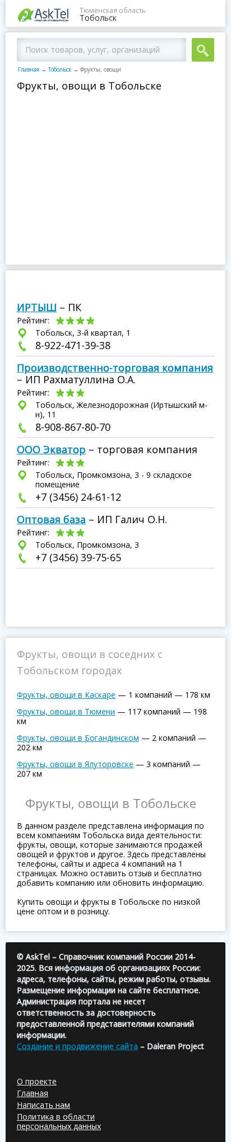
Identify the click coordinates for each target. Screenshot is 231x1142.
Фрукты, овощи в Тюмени (66, 711)
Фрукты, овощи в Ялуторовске (75, 764)
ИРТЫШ (37, 307)
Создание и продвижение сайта (77, 1046)
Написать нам (43, 1104)
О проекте (37, 1081)
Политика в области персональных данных (59, 1121)
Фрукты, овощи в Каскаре (66, 694)
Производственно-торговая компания (115, 367)
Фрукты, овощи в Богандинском (78, 737)
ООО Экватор (51, 449)
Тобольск (59, 69)
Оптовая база (51, 519)
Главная (28, 69)
